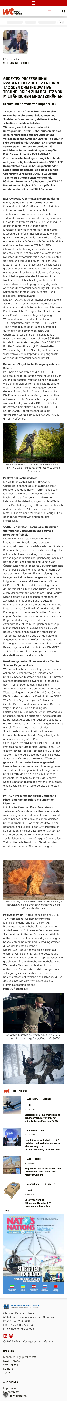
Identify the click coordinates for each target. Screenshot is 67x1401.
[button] (49, 11)
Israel (38, 1158)
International (33, 1184)
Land (29, 1190)
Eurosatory (32, 1099)
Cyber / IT (50, 1184)
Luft (29, 1105)
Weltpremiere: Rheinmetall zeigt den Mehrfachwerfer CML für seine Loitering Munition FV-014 (42, 1118)
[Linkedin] (34, 3)
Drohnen (47, 1099)
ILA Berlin (32, 1130)
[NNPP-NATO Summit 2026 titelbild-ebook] (33, 1293)
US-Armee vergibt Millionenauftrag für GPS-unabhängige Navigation (38, 1203)
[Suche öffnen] (63, 11)
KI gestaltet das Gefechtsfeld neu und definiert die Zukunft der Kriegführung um (43, 1172)
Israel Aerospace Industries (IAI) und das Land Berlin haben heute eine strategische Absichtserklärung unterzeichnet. (42, 1144)
